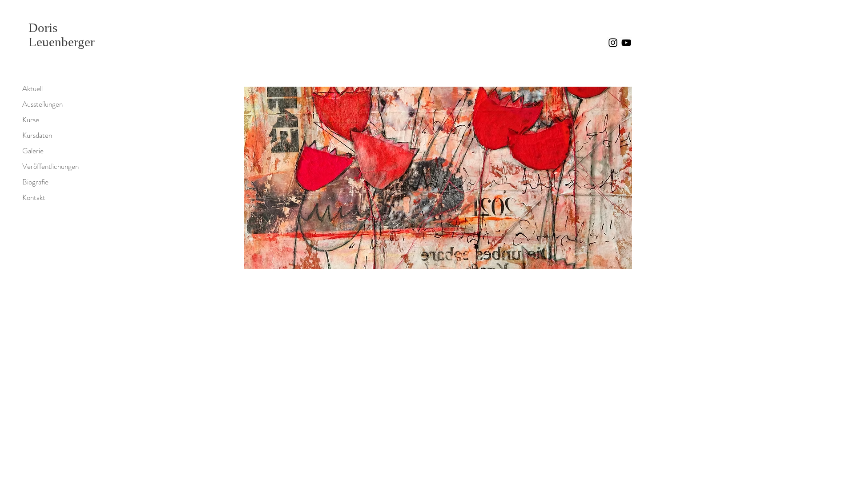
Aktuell (32, 88)
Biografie (35, 181)
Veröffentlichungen (50, 166)
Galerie (33, 150)
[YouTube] (626, 42)
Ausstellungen (42, 104)
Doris (42, 27)
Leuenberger (61, 42)
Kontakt (33, 197)
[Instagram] (613, 42)
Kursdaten (37, 135)
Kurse (30, 119)
